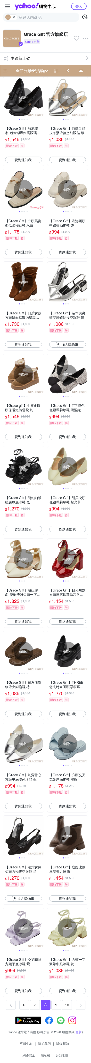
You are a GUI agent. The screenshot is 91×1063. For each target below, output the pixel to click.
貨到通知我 (23, 159)
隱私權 (45, 1055)
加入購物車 (69, 344)
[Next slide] (41, 97)
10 (67, 1005)
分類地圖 (62, 1055)
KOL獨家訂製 (71, 70)
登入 (79, 6)
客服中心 (26, 1043)
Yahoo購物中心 (35, 6)
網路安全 (29, 1055)
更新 (78, 1032)
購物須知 (62, 1043)
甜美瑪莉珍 (59, 70)
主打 (7, 70)
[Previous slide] (6, 97)
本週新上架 (20, 58)
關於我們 (44, 1043)
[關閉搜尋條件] (14, 17)
